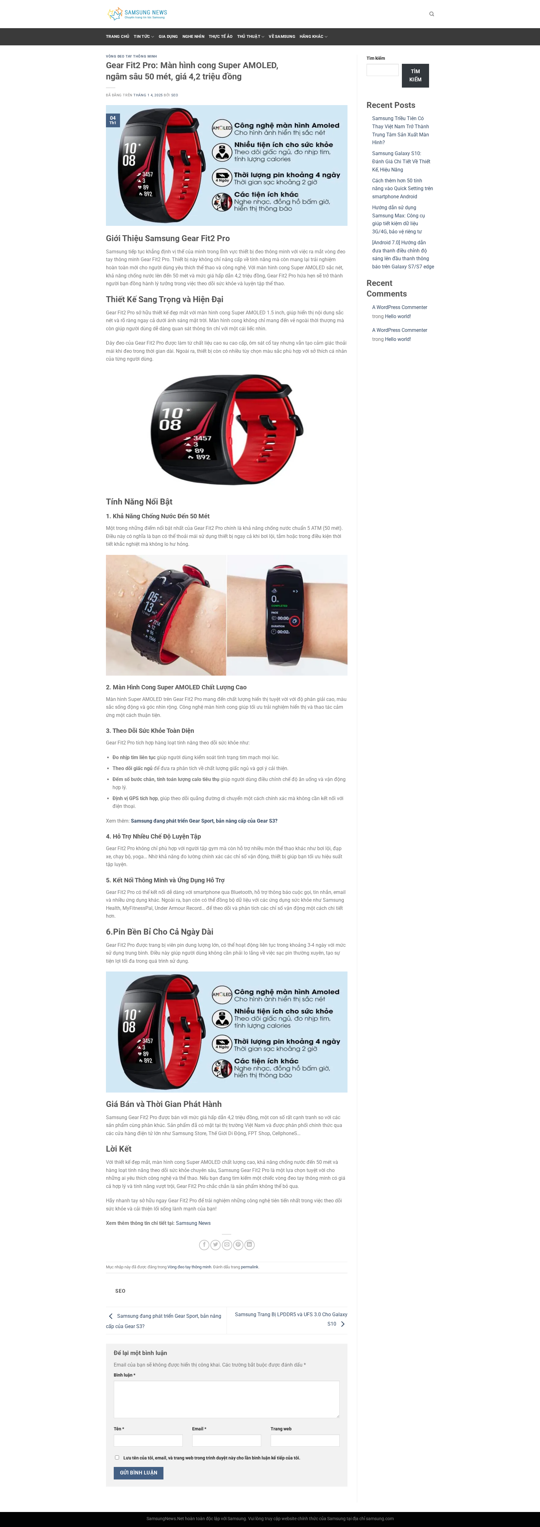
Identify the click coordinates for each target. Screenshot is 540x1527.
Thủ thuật (248, 36)
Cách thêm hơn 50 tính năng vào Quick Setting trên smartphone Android (402, 189)
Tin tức (142, 36)
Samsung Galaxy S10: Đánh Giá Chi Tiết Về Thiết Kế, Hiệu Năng (401, 161)
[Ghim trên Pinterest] (238, 1245)
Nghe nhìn (193, 36)
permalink (249, 1267)
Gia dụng (168, 36)
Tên (119, 1429)
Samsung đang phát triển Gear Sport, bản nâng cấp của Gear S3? (204, 821)
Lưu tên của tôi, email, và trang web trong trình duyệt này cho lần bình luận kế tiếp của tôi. (211, 1458)
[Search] (431, 14)
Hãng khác (311, 36)
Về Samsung (282, 36)
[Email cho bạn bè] (227, 1245)
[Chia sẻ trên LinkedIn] (249, 1245)
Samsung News (193, 1223)
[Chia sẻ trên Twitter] (215, 1245)
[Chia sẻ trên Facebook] (204, 1245)
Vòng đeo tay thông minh (131, 56)
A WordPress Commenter (399, 307)
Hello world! (398, 316)
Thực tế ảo (221, 36)
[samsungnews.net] (137, 14)
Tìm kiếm (376, 58)
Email (199, 1429)
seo (174, 95)
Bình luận (124, 1375)
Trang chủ (117, 36)
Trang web (281, 1429)
